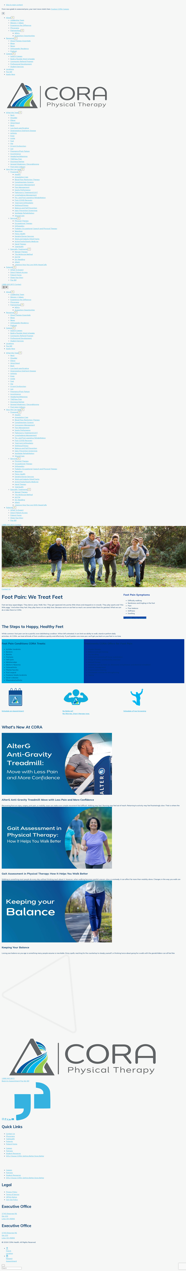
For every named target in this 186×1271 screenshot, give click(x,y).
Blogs (12, 43)
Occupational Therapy (23, 223)
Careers (9, 54)
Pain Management (22, 187)
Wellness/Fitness (21, 205)
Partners (9, 1151)
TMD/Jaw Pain (16, 159)
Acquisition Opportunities (25, 36)
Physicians (14, 28)
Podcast (13, 51)
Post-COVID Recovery (23, 200)
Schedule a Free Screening (135, 618)
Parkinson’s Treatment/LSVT (26, 192)
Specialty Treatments (18, 249)
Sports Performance (22, 190)
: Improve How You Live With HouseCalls (31, 265)
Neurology (19, 231)
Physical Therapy (22, 221)
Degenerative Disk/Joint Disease (23, 131)
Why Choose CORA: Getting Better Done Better (25, 1156)
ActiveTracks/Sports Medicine (26, 241)
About (8, 18)
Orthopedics (19, 226)
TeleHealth (19, 246)
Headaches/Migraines (19, 156)
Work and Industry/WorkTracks (27, 239)
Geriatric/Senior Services (24, 236)
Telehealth (10, 1139)
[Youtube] (12, 1120)
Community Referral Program (21, 61)
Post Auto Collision (17, 167)
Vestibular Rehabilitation (24, 213)
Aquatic (18, 174)
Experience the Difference (20, 25)
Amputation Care (21, 177)
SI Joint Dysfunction (18, 146)
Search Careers (16, 56)
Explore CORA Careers (60, 9)
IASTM (17, 257)
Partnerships (15, 30)
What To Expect (16, 270)
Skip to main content (14, 5)
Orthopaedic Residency (19, 48)
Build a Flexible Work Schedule (22, 59)
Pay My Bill (24, 1081)
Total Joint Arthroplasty (24, 203)
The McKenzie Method (24, 254)
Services (13, 218)
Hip (11, 143)
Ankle (12, 138)
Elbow (12, 120)
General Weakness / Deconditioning (24, 164)
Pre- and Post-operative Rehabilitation (30, 198)
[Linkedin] (10, 1120)
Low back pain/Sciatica (19, 128)
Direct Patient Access (19, 272)
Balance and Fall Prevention (26, 208)
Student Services (17, 67)
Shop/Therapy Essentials (20, 41)
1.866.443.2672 (8, 284)
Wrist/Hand (15, 123)
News (12, 46)
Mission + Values (17, 23)
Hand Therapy (20, 244)
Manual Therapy (21, 252)
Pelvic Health (20, 234)
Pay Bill (9, 72)
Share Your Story (16, 277)
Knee (12, 136)
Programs (14, 172)
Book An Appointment (11, 1081)
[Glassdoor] (32, 1120)
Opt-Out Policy (12, 1200)
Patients (9, 267)
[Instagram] (3, 1120)
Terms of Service (12, 1194)
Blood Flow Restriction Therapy (27, 179)
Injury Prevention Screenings (26, 210)
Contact (18, 284)
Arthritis (13, 133)
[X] (7, 1120)
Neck (12, 115)
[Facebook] (5, 1120)
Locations (10, 69)
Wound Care (19, 216)
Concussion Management (25, 185)
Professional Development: (21, 64)
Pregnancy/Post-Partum (20, 151)
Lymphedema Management (26, 195)
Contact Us (6, 589)
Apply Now (10, 74)
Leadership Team (17, 20)
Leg (11, 149)
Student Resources (13, 1153)
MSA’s (17, 33)
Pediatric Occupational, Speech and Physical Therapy (36, 228)
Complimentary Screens (24, 182)
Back (12, 125)
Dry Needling (20, 259)
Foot (12, 141)
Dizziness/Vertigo (17, 161)
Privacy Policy (11, 1192)
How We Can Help (13, 169)
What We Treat (12, 112)
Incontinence (15, 154)
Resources (10, 38)
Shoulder (13, 118)
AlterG (17, 262)
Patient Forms (16, 275)
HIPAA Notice (11, 1197)
